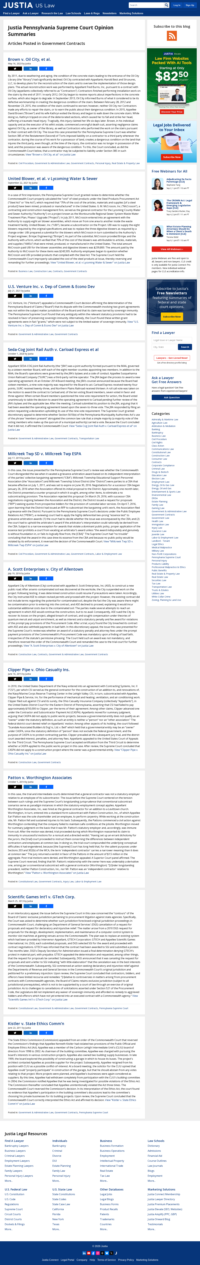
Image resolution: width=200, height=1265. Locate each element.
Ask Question (172, 397)
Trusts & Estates (160, 590)
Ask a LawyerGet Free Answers (167, 379)
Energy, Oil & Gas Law (163, 485)
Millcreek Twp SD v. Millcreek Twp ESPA (44, 453)
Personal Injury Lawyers (19, 1176)
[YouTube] (89, 1253)
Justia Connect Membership (164, 1194)
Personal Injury (102, 163)
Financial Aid (155, 1156)
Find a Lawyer (11, 13)
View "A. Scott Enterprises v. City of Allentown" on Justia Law (58, 645)
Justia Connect (50, 1260)
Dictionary (154, 1146)
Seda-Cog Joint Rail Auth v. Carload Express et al (53, 349)
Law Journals (155, 1166)
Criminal (57, 1150)
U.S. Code (10, 1199)
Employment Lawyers (17, 1160)
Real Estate (106, 1170)
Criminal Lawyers (15, 1156)
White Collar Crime (161, 596)
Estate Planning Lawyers (19, 1166)
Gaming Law (158, 508)
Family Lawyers (13, 1170)
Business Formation (111, 1146)
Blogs (151, 1170)
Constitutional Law (28, 881)
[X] (111, 1253)
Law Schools (73, 13)
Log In (177, 5)
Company (82, 1260)
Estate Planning (159, 501)
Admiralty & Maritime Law (165, 419)
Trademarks (107, 1219)
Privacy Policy (126, 1260)
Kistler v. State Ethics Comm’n (36, 1023)
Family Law (157, 504)
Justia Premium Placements (164, 1204)
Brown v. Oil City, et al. (29, 59)
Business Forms (109, 1204)
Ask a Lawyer (31, 13)
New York (58, 1219)
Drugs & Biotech (160, 471)
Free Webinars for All (169, 171)
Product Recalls (109, 1209)
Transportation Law (89, 438)
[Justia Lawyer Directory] (116, 1253)
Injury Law (68, 881)
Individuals (59, 1141)
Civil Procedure (26, 163)
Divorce (56, 1156)
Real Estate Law (160, 576)
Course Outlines (157, 1160)
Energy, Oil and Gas (161, 488)
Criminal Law (158, 468)
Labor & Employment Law (108, 553)
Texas (55, 1224)
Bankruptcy (157, 432)
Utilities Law (158, 593)
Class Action (158, 445)
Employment (107, 1156)
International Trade (111, 1166)
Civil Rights (157, 442)
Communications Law (163, 449)
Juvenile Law (158, 534)
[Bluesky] (107, 1253)
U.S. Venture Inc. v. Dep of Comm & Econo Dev (51, 286)
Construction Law (43, 271)
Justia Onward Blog (159, 1219)
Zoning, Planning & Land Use (166, 599)
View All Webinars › (172, 249)
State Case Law (61, 1204)
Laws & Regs (92, 13)
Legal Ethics (158, 544)
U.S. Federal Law (16, 1189)
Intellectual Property (112, 1160)
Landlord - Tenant (161, 540)
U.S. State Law (62, 1189)
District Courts (13, 1219)
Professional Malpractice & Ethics (169, 567)
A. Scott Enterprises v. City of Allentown (45, 569)
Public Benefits (159, 570)
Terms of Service (106, 1260)
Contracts (58, 271)
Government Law (160, 517)
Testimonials (155, 1224)
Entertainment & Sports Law (166, 491)
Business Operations (112, 1150)
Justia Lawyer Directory (161, 1199)
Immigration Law (160, 524)
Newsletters (110, 13)
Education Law (159, 475)
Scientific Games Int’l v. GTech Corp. (41, 896)
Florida (56, 1214)
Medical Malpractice (162, 547)
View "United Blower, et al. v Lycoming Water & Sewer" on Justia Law (90, 262)
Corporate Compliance (163, 465)
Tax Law (156, 583)
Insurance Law (159, 531)
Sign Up (190, 5)
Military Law (158, 550)
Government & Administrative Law (52, 163)
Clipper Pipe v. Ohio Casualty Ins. (39, 669)
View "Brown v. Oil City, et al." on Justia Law (50, 154)
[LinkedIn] (84, 1253)
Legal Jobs (106, 1194)
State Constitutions (63, 1194)
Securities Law (159, 580)
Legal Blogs (107, 1199)
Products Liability (160, 563)
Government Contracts (82, 163)
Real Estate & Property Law (126, 163)
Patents (104, 1214)
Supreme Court (14, 1209)
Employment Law (160, 481)
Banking (156, 429)
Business (106, 1141)
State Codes (59, 1199)
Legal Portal (67, 1260)
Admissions (154, 1150)
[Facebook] (93, 1253)
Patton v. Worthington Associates (40, 777)
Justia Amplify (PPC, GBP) (162, 1214)
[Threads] (102, 1253)
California (58, 1209)
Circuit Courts (13, 1214)
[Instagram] (98, 1253)
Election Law (158, 478)
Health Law (157, 521)
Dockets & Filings (15, 1224)
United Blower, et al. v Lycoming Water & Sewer (53, 178)
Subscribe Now (172, 316)
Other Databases (111, 1189)
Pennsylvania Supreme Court (113, 1008)
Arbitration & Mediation (163, 426)
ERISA (155, 498)
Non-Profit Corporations (164, 553)
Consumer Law (159, 458)
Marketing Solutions (131, 13)
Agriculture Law (159, 422)
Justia (104, 1246)
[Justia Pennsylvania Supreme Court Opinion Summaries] (18, 5)
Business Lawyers (15, 1150)
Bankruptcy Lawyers (17, 1146)
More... (8, 1180)
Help (92, 1260)
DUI (54, 1160)
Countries (106, 1224)
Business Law (25, 271)
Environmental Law (161, 494)
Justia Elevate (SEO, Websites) (165, 1209)
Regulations (12, 1204)
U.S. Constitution (14, 1194)
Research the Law (52, 13)
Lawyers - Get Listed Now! (172, 357)
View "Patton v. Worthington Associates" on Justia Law (57, 873)
